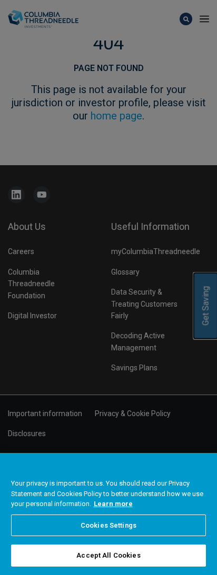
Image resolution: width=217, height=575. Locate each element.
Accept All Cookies (108, 555)
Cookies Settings (108, 525)
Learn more (113, 504)
